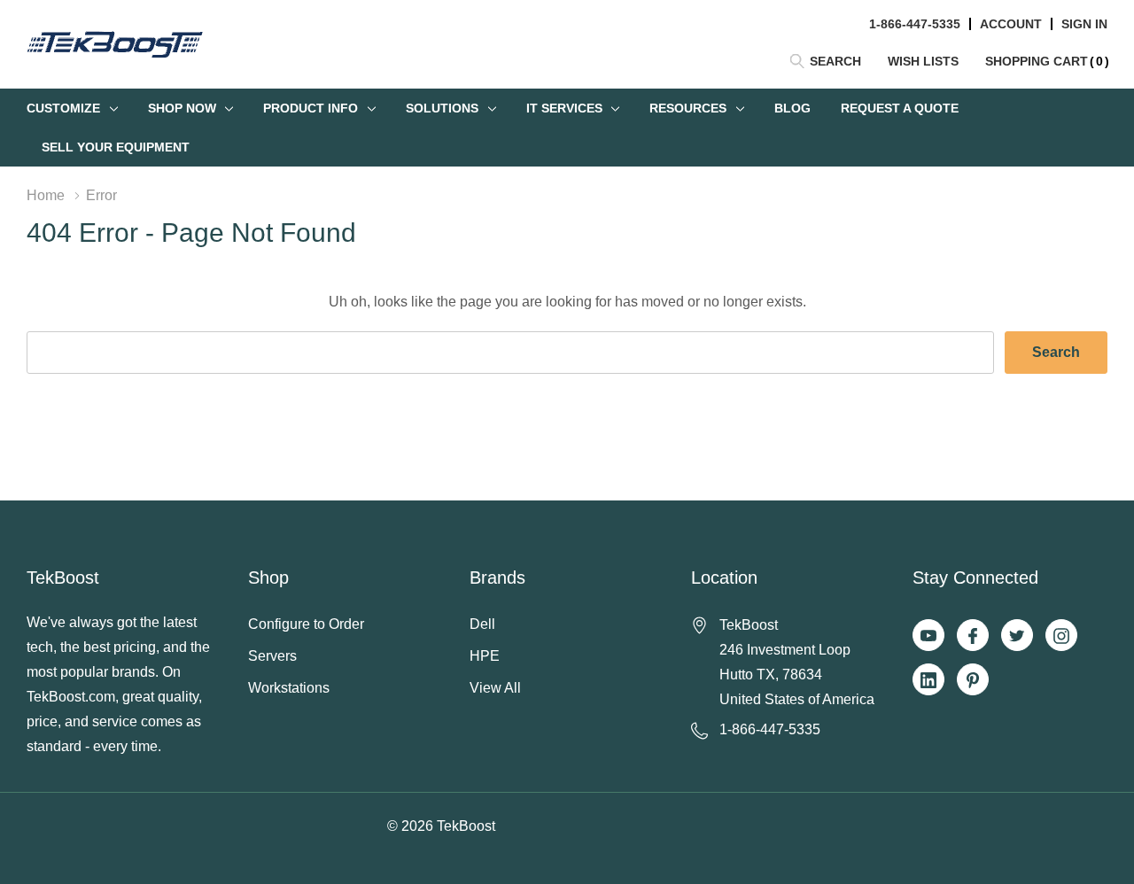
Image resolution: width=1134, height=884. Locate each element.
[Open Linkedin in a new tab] (928, 680)
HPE (485, 655)
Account (1011, 24)
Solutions (442, 108)
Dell (482, 624)
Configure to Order (306, 624)
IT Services (564, 108)
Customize (63, 108)
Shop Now (182, 108)
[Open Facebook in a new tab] (973, 636)
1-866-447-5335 (914, 24)
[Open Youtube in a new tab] (928, 636)
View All (495, 687)
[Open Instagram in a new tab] (1061, 636)
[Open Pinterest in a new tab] (973, 680)
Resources (687, 108)
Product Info (310, 108)
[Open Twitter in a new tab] (1017, 636)
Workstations (289, 687)
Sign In (1084, 24)
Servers (272, 655)
